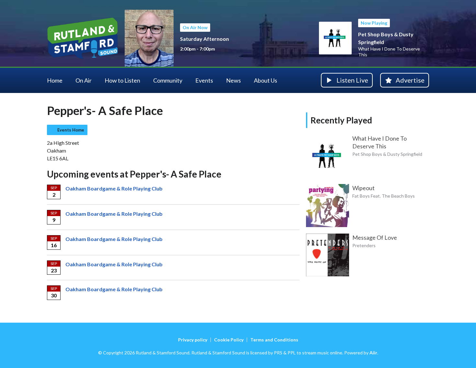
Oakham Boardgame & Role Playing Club (114, 188)
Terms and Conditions (274, 339)
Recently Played (341, 120)
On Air (83, 80)
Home (54, 80)
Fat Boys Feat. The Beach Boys (383, 196)
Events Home (70, 129)
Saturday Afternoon (204, 39)
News (233, 80)
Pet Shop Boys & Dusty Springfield (387, 154)
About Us (265, 80)
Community (167, 80)
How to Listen (122, 80)
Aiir (373, 352)
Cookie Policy (229, 339)
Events (204, 80)
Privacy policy (192, 339)
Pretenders (364, 245)
